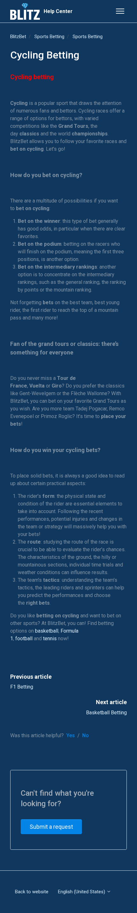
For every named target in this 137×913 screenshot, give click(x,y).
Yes (70, 735)
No (85, 735)
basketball (46, 631)
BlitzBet (18, 36)
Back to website (31, 892)
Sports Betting (49, 36)
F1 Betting (21, 687)
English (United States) (82, 892)
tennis (50, 638)
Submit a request (51, 826)
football (23, 638)
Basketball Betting (106, 713)
